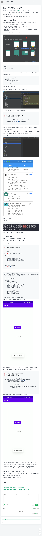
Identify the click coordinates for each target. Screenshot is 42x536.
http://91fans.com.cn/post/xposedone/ (11, 485)
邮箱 (16, 494)
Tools (39, 1)
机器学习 (19, 10)
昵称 (5, 494)
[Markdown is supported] (4, 504)
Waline (36, 513)
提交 (36, 504)
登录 (33, 504)
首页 (30, 1)
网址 (28, 494)
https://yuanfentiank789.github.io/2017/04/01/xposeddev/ (14, 487)
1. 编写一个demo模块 (5, 519)
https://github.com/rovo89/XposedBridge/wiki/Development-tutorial (16, 489)
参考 (2, 522)
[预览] (7, 504)
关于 (36, 1)
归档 (33, 1)
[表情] (6, 504)
